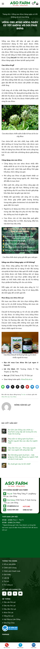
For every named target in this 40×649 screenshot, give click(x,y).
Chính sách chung (10, 568)
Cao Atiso (13, 397)
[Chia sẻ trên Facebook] (7, 387)
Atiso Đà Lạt (8, 612)
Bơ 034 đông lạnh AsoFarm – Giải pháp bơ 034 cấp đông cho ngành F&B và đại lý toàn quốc (23, 457)
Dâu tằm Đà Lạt (10, 609)
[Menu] (3, 3)
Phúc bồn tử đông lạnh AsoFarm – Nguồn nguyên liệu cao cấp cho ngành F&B (23, 441)
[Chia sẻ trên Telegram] (37, 387)
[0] (33, 3)
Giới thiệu (7, 575)
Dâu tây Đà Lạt (9, 606)
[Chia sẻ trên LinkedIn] (32, 387)
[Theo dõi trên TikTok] (9, 594)
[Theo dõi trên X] (15, 594)
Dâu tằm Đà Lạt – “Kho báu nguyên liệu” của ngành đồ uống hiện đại (22, 449)
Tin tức (23, 394)
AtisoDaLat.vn (26, 379)
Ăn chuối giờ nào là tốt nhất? (19, 464)
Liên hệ (6, 578)
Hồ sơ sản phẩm (10, 564)
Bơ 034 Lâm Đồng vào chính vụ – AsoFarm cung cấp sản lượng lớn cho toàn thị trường (22, 432)
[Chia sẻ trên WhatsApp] (3, 387)
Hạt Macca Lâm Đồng (12, 619)
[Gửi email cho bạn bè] (22, 387)
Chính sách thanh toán (12, 571)
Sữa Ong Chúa (9, 623)
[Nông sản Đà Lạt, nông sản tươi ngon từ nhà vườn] (20, 3)
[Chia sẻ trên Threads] (17, 387)
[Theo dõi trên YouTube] (20, 594)
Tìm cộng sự (8, 585)
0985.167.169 (27, 510)
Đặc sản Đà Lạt (10, 602)
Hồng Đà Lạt (8, 616)
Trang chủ (6, 14)
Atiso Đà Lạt (5, 397)
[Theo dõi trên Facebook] (4, 594)
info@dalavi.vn (13, 506)
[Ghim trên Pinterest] (27, 387)
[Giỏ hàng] (37, 3)
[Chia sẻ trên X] (12, 387)
